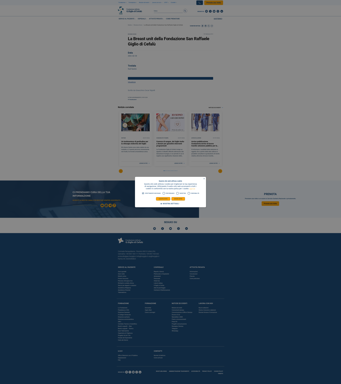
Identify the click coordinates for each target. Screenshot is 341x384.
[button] (170, 203)
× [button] (204, 178)
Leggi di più (192, 188)
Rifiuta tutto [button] (178, 198)
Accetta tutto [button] (163, 198)
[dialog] (170, 192)
